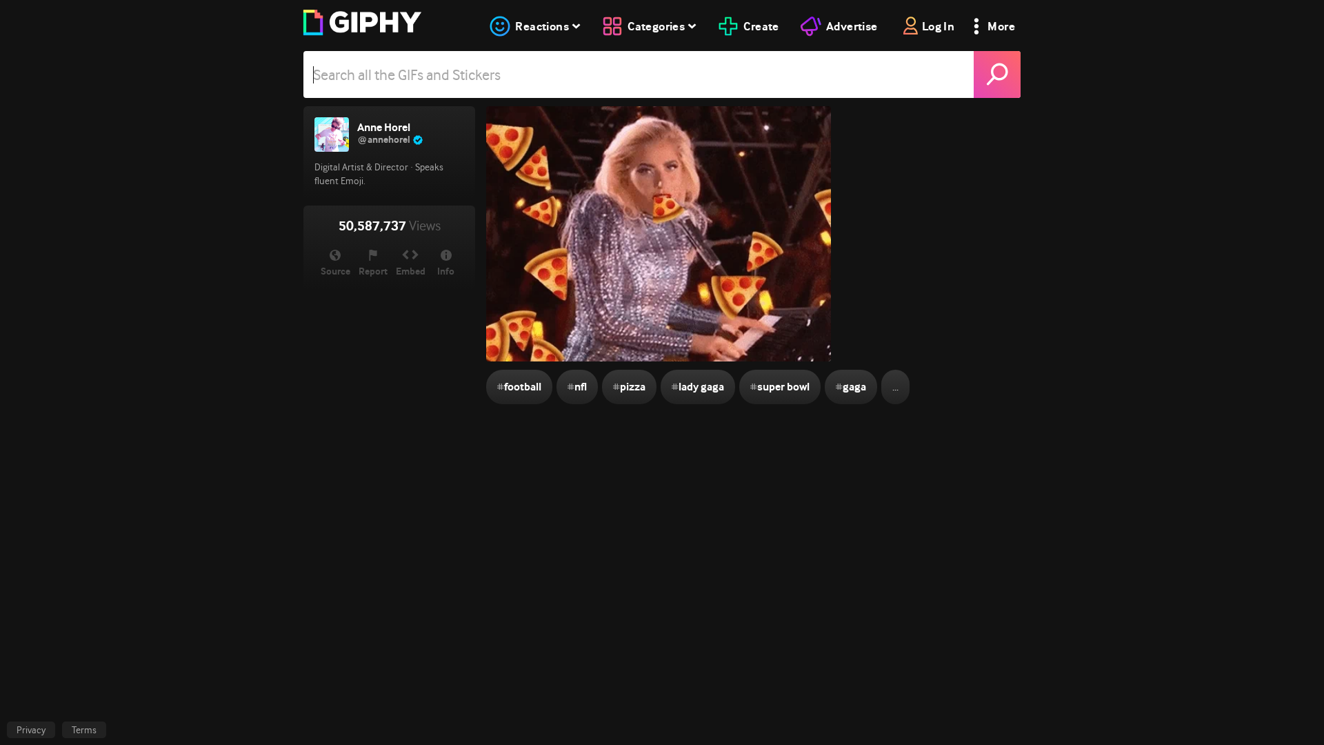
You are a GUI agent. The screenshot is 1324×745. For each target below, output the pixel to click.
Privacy (31, 729)
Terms (84, 729)
